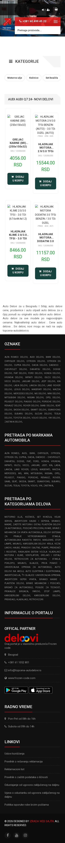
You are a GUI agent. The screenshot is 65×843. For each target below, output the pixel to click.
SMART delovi (38, 409)
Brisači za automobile (19, 587)
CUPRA (22, 457)
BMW (32, 453)
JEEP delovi (48, 381)
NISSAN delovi (35, 397)
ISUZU (17, 465)
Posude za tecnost (47, 587)
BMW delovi (53, 357)
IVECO (26, 465)
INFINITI (8, 465)
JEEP (44, 465)
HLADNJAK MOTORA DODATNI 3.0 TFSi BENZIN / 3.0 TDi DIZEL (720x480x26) (45, 243)
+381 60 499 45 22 (34, 21)
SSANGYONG (43, 481)
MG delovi (40, 393)
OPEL (57, 473)
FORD (36, 461)
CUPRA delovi (22, 365)
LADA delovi (21, 385)
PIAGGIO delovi (32, 401)
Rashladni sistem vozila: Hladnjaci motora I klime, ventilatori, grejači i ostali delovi (32, 555)
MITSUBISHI (36, 473)
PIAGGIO (21, 477)
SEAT (14, 481)
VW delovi (54, 418)
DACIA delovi (39, 365)
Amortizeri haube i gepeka (31, 521)
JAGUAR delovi (30, 381)
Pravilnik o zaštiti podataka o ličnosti (26, 777)
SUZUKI (8, 485)
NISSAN (48, 473)
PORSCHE (33, 477)
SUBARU (55, 481)
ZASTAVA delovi (13, 422)
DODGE (20, 461)
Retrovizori (36, 599)
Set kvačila (44, 517)
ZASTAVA (48, 485)
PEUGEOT (9, 477)
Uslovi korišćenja (14, 753)
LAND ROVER (21, 469)
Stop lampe (52, 591)
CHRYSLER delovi (14, 361)
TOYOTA (25, 485)
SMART (31, 481)
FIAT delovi (20, 373)
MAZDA (56, 469)
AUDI (24, 453)
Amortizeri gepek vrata (20, 579)
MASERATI (45, 469)
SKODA (22, 481)
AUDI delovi (37, 357)
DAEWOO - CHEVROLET (48, 457)
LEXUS (34, 469)
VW (40, 485)
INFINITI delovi (33, 377)
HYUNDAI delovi (14, 377)
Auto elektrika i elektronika (42, 571)
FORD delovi (35, 373)
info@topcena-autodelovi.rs (24, 670)
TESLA (16, 485)
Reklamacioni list (14, 769)
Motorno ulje (13, 517)
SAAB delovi (47, 405)
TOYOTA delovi (21, 418)
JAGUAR (35, 465)
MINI (26, 473)
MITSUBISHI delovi (15, 397)
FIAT (29, 461)
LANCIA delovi (37, 385)
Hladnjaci (22, 599)
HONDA (45, 461)
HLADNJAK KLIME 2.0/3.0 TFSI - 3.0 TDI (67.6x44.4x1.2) (18, 237)
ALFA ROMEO (12, 453)
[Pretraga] (55, 30)
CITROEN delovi (36, 361)
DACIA (31, 457)
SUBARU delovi (23, 413)
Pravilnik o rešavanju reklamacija (24, 761)
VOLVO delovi (39, 418)
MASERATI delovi (41, 389)
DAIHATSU (10, 461)
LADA (57, 465)
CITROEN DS (11, 457)
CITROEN (55, 453)
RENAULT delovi (13, 405)
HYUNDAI (55, 461)
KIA (50, 465)
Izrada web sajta (41, 821)
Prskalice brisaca (16, 591)
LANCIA (8, 469)
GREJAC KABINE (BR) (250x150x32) (18, 143)
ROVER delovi (31, 405)
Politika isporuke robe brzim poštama (27, 804)
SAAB (7, 481)
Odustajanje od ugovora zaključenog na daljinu (32, 785)
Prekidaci (10, 599)
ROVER (56, 477)
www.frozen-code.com (21, 678)
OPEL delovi (53, 397)
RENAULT (45, 477)
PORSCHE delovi (51, 401)
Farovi (36, 591)
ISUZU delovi (52, 377)
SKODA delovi (21, 409)
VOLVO (34, 485)
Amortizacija (12, 575)
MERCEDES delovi (23, 393)
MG (19, 473)
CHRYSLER (43, 453)
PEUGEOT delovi (13, 401)
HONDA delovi (52, 373)
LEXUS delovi (21, 389)
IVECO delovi (12, 381)
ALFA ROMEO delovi (16, 357)
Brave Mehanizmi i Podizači (43, 583)
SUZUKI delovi (43, 413)
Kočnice (29, 517)
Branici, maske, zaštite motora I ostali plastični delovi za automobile (32, 525)
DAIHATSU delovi (40, 369)
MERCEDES (10, 473)
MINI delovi (53, 393)
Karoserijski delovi (17, 595)
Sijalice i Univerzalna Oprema (42, 575)
